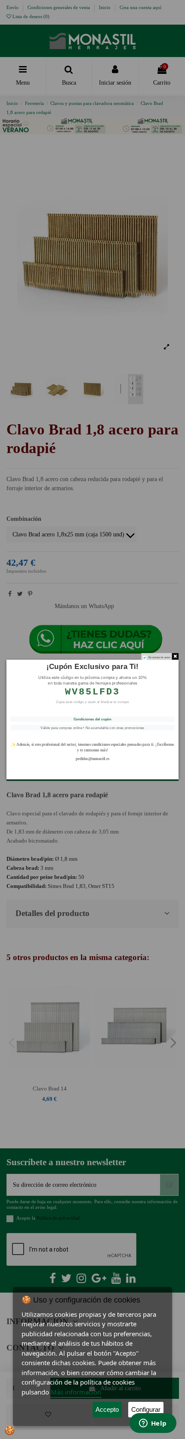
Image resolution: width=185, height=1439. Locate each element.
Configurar (145, 1409)
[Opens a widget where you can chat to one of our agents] (152, 1424)
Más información (76, 1392)
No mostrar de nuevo (159, 657)
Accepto (107, 1409)
